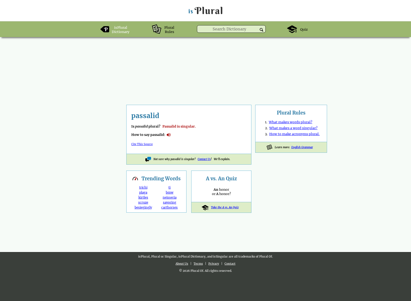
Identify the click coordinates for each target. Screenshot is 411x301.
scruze (143, 203)
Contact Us (204, 159)
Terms (198, 263)
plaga (143, 193)
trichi (143, 188)
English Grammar (302, 147)
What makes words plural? (290, 122)
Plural (205, 10)
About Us (182, 263)
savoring (169, 203)
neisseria (169, 198)
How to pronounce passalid (169, 135)
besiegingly (143, 207)
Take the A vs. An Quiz (225, 207)
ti (169, 188)
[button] (261, 30)
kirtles (143, 198)
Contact (230, 263)
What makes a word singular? (293, 128)
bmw (169, 193)
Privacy (213, 263)
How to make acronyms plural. (294, 134)
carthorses (169, 207)
